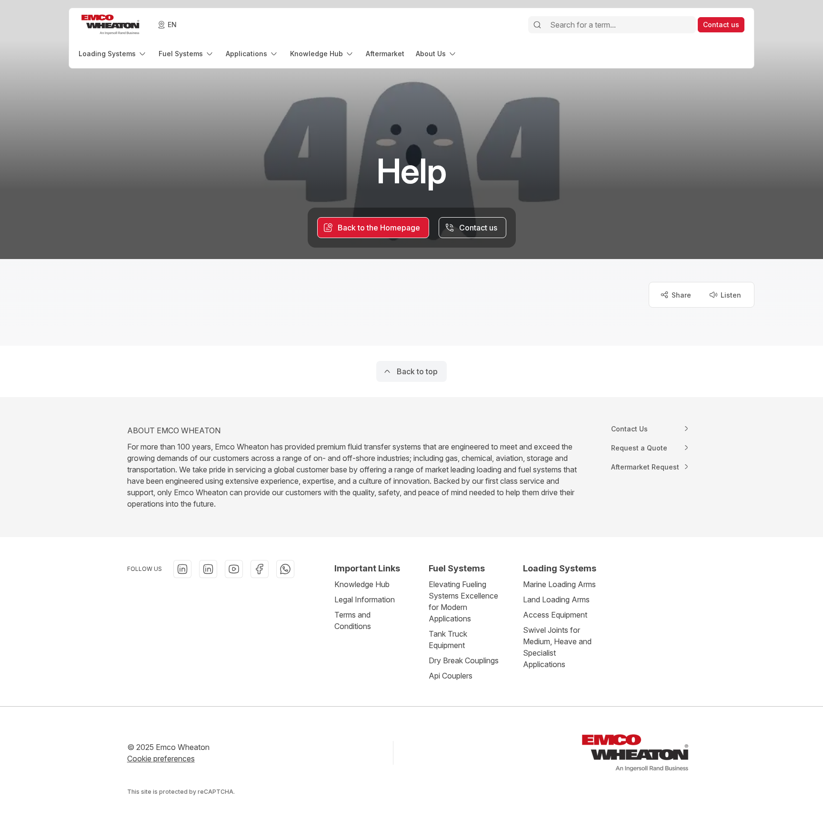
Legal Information (364, 599)
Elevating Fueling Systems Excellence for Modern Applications (463, 601)
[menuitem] (113, 54)
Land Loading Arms (556, 599)
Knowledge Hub (362, 584)
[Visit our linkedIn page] (182, 569)
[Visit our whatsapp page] (285, 569)
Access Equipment (555, 614)
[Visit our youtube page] (234, 569)
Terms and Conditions (352, 620)
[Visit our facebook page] (260, 569)
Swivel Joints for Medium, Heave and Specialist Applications (557, 647)
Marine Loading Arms (559, 584)
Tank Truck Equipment (448, 639)
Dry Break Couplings (464, 660)
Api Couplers (450, 675)
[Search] (537, 24)
